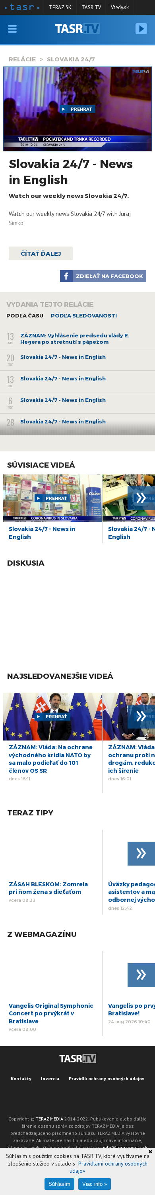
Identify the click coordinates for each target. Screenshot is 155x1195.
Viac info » (94, 1184)
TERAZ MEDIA (49, 1119)
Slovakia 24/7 (71, 59)
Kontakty (21, 1078)
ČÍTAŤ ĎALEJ (41, 253)
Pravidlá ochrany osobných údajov (106, 1078)
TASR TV (91, 7)
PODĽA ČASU (24, 315)
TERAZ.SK (60, 7)
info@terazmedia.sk (125, 1147)
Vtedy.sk (120, 7)
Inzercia (50, 1078)
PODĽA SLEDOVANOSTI (84, 315)
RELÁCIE (22, 59)
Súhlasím (59, 1184)
